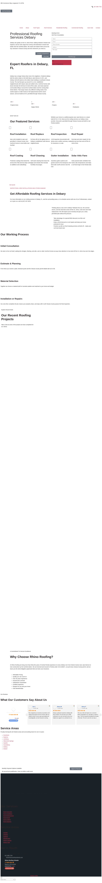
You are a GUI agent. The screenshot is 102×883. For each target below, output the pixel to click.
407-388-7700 (13, 181)
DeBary (5, 747)
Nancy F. (84, 706)
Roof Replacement (8, 815)
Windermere (6, 838)
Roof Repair (77, 134)
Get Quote (12, 185)
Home (21, 28)
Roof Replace (37, 134)
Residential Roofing (61, 28)
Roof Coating (16, 155)
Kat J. (34, 706)
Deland (5, 749)
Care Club (90, 28)
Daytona (5, 737)
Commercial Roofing (77, 28)
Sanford (5, 836)
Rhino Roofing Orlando (13, 712)
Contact (98, 28)
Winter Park (6, 842)
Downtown (6, 735)
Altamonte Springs (8, 741)
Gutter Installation (60, 155)
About (27, 28)
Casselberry (6, 745)
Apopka (5, 743)
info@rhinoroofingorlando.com (14, 857)
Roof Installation (18, 134)
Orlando (5, 834)
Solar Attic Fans (79, 155)
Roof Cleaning (38, 155)
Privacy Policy (34, 875)
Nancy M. (59, 706)
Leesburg (6, 739)
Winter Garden (7, 840)
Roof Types (36, 28)
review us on (13, 720)
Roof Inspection (59, 134)
